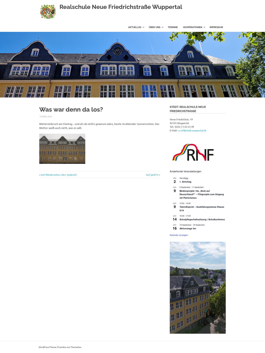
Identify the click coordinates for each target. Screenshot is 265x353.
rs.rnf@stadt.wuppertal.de (192, 130)
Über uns (154, 27)
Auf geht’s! (152, 174)
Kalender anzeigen (179, 235)
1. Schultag (185, 181)
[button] (174, 287)
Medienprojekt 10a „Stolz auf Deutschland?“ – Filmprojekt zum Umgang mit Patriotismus (202, 194)
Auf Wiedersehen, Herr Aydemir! (59, 174)
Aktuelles (134, 27)
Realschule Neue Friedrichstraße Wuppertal (121, 6)
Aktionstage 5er (188, 228)
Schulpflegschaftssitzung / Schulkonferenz (202, 219)
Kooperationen (192, 27)
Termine (173, 27)
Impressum (216, 27)
